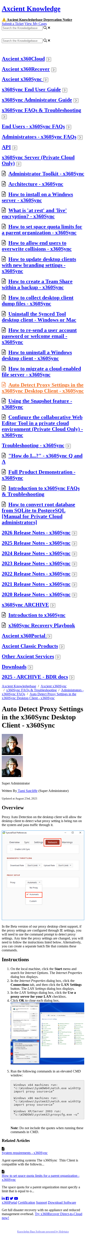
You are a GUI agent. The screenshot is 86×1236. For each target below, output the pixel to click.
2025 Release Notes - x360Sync (36, 543)
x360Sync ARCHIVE (25, 605)
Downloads (14, 667)
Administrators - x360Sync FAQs (39, 137)
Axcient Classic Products (30, 646)
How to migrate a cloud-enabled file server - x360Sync (41, 371)
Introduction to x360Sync (36, 615)
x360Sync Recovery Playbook (41, 625)
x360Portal (9, 1202)
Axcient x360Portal (24, 636)
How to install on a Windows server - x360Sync (37, 197)
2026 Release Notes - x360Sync (36, 532)
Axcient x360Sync (22, 79)
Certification (26, 1202)
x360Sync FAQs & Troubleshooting (41, 110)
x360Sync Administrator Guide (37, 100)
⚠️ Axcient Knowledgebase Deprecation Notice (37, 20)
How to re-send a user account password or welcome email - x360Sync (39, 336)
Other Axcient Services (28, 656)
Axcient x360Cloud (23, 59)
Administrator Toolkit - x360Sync (46, 174)
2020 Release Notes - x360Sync (36, 594)
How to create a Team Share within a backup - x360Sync (37, 284)
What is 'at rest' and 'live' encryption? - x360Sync (34, 213)
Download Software (62, 1202)
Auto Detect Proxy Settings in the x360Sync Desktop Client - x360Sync (43, 388)
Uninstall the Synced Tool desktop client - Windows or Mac (39, 317)
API (6, 147)
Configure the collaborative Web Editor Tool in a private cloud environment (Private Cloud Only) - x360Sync (42, 426)
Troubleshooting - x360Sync (33, 445)
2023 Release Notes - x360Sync (36, 563)
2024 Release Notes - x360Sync (36, 553)
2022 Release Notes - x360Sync (36, 574)
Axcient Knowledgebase (19, 686)
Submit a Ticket (13, 23)
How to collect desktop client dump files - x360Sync (37, 300)
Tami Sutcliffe (27, 791)
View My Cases (35, 23)
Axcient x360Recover (26, 69)
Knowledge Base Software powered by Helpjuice (43, 1231)
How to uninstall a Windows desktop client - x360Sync (37, 355)
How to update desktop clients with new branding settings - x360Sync (39, 265)
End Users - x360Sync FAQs (33, 126)
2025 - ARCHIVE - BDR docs (35, 677)
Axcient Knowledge (31, 9)
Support (41, 1202)
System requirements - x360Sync (25, 1153)
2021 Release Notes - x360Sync (36, 584)
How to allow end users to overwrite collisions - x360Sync (37, 246)
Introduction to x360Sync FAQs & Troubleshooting (41, 491)
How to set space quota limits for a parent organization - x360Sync (42, 229)
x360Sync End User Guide (31, 89)
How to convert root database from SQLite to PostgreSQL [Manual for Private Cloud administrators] (38, 513)
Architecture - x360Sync (35, 184)
